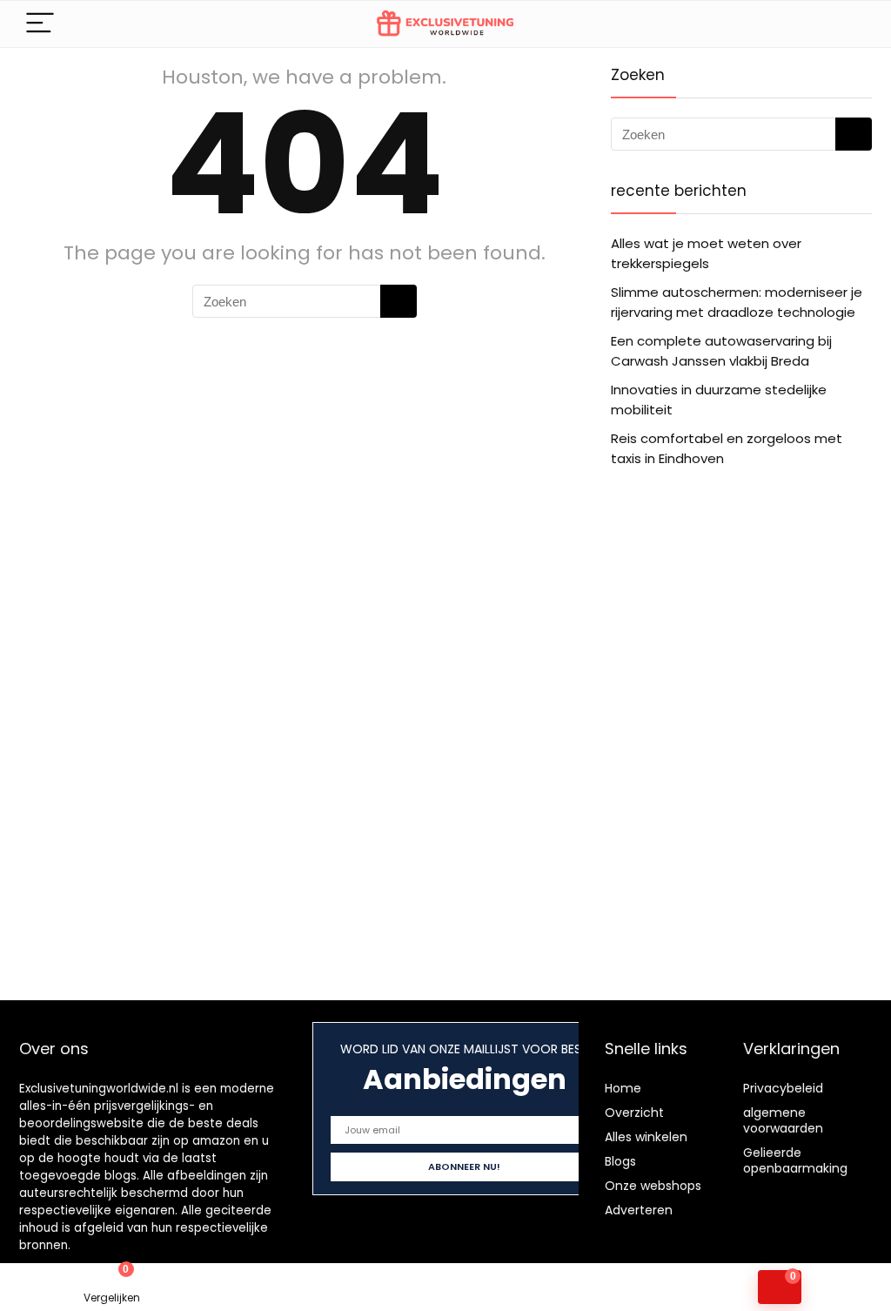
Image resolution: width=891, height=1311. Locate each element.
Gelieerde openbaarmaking (795, 1160)
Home (623, 1088)
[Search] (845, 24)
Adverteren (639, 1210)
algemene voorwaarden (783, 1120)
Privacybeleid (783, 1088)
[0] (779, 1287)
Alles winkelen (646, 1137)
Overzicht (634, 1112)
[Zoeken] (398, 301)
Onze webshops (653, 1185)
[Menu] (40, 24)
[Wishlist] (334, 1287)
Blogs (620, 1161)
